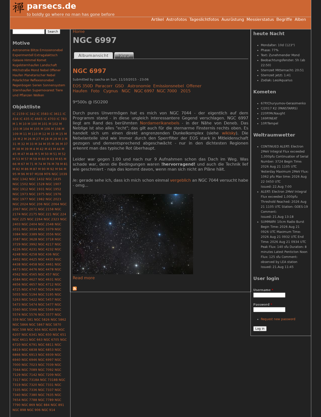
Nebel (44, 70)
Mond (35, 70)
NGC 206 (36, 204)
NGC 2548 (46, 224)
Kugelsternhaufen (26, 65)
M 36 (55, 144)
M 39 (25, 149)
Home (79, 31)
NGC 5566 (29, 309)
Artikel (157, 19)
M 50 (45, 154)
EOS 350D (83, 86)
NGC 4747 (29, 289)
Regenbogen (22, 85)
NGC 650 (45, 334)
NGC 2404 (29, 224)
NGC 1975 (37, 194)
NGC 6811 (46, 344)
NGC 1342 (20, 179)
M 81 (64, 164)
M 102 (53, 124)
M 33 (30, 144)
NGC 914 (48, 410)
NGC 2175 (29, 214)
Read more (84, 277)
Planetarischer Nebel (39, 75)
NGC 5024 (46, 289)
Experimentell (23, 55)
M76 (47, 174)
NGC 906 (34, 410)
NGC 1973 (20, 194)
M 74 (38, 164)
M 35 (47, 144)
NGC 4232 (46, 249)
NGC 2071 (29, 209)
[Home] (20, 8)
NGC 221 (45, 214)
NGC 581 (26, 319)
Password (262, 304)
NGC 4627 (29, 279)
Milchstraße (21, 70)
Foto (95, 91)
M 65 (59, 159)
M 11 (23, 134)
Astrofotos (176, 19)
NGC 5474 (29, 304)
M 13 (51, 134)
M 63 (50, 159)
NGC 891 (57, 405)
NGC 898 (19, 410)
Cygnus (110, 91)
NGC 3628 (29, 239)
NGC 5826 (42, 319)
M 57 (25, 159)
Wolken (38, 95)
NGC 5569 (46, 309)
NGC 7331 (46, 385)
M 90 (42, 169)
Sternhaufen (22, 90)
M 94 (59, 169)
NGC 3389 (29, 234)
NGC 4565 (29, 274)
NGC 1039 (59, 174)
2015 (186, 91)
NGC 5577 (46, 314)
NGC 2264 (35, 219)
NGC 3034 (29, 229)
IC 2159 (19, 114)
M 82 (16, 169)
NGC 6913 (29, 355)
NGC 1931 (37, 189)
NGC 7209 (46, 375)
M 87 (33, 169)
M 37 (64, 144)
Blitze (35, 50)
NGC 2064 (51, 204)
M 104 (24, 129)
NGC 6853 (46, 350)
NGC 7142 (29, 375)
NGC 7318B (49, 380)
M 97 (30, 174)
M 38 (16, 149)
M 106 (45, 129)
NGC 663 (36, 339)
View (126, 55)
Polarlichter (21, 80)
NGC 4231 (29, 249)
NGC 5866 (20, 324)
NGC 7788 (29, 400)
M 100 (32, 124)
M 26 (28, 139)
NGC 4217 (46, 244)
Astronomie (139, 86)
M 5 (37, 154)
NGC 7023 (29, 365)
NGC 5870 (53, 324)
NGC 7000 (167, 91)
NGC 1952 (53, 189)
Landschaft (48, 65)
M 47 (21, 154)
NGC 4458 (29, 264)
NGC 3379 (46, 229)
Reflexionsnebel (42, 80)
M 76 (47, 164)
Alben (300, 19)
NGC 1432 (37, 179)
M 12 (42, 134)
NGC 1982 (37, 199)
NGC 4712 (46, 284)
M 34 (38, 144)
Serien (37, 85)
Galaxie (18, 60)
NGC (126, 91)
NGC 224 (59, 214)
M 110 (33, 134)
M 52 (62, 154)
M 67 (21, 164)
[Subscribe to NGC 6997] (75, 289)
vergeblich (180, 180)
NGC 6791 (29, 344)
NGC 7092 (46, 370)
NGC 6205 (49, 329)
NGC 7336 (29, 390)
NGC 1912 (20, 189)
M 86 (25, 169)
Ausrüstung (232, 19)
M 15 (59, 134)
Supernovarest (43, 90)
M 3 (61, 139)
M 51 (53, 154)
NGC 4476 (29, 269)
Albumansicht (93, 55)
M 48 (30, 154)
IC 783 (62, 119)
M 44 (57, 149)
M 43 (48, 149)
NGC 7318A (30, 380)
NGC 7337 (46, 390)
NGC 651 (59, 334)
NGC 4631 (46, 279)
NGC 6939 (46, 355)
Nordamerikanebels (159, 123)
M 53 (16, 159)
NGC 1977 (20, 199)
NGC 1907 (53, 184)
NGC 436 (45, 254)
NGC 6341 (29, 334)
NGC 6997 (89, 71)
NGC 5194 (29, 294)
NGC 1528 (37, 184)
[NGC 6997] (133, 272)
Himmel (30, 60)
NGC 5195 (46, 294)
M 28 (45, 139)
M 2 (20, 139)
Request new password (278, 319)
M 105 (35, 129)
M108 (39, 174)
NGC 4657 (29, 284)
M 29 (53, 139)
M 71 (30, 164)
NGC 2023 (53, 199)
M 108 (56, 129)
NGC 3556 (46, 234)
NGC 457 (45, 274)
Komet (41, 60)
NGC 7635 (46, 395)
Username (263, 290)
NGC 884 (43, 405)
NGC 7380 (29, 395)
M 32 (21, 144)
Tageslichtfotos (204, 19)
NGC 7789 (46, 400)
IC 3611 (56, 114)
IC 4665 (37, 119)
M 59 (33, 159)
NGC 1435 (53, 179)
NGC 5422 (29, 299)
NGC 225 (19, 219)
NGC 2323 (51, 219)
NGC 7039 (46, 365)
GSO (119, 86)
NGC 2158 (46, 209)
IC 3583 (43, 114)
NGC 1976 (53, 194)
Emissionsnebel (168, 86)
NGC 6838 (29, 350)
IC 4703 (50, 119)
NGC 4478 (46, 269)
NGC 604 (34, 329)
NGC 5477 (46, 304)
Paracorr (104, 86)
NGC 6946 (29, 360)
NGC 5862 (58, 319)
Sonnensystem (54, 85)
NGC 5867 (37, 324)
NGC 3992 (29, 244)
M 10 (23, 124)
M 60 (42, 159)
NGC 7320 (29, 385)
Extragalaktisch (46, 55)
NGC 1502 (20, 184)
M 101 (43, 124)
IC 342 (31, 114)
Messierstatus (260, 19)
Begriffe (284, 19)
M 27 (36, 139)
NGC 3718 (46, 239)
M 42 (40, 149)
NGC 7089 (29, 370)
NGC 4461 (46, 264)
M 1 (15, 124)
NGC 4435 (46, 259)
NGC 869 (28, 405)
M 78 (55, 164)
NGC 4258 (29, 254)
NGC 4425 (29, 259)
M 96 (21, 174)
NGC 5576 (29, 314)
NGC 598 (19, 329)
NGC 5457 (46, 299)
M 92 (50, 169)
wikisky (229, 133)
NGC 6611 (20, 339)
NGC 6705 (51, 339)
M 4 (32, 149)
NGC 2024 (20, 204)
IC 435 (25, 119)
